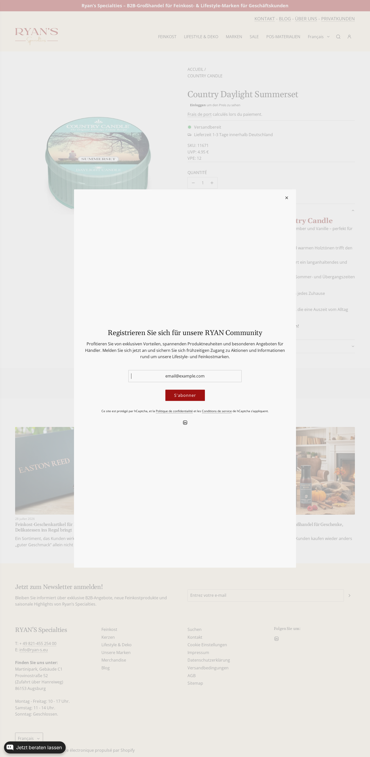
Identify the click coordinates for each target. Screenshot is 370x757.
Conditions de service (217, 411)
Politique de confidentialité (174, 411)
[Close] (286, 197)
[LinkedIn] (185, 422)
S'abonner (185, 395)
